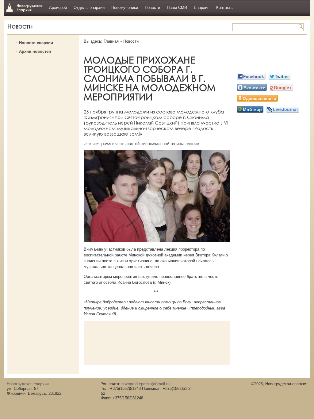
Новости (152, 7)
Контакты (224, 7)
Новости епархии (36, 42)
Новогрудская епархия (24, 7)
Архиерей (58, 7)
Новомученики (124, 7)
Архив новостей (35, 51)
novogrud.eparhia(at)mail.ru (145, 384)
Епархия (201, 7)
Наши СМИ (177, 7)
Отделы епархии (89, 7)
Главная (111, 41)
